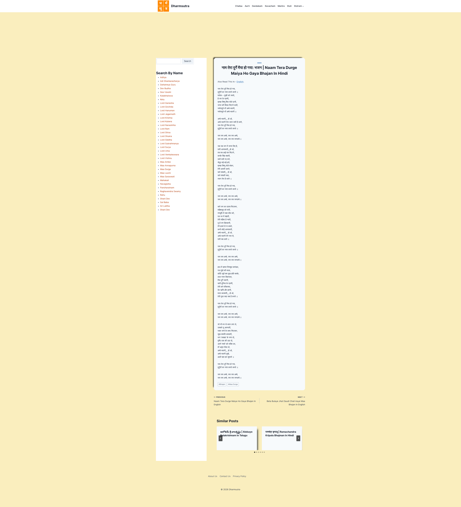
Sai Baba (164, 202)
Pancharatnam (167, 187)
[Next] (298, 438)
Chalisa (238, 6)
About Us (212, 476)
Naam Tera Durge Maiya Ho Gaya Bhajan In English (235, 401)
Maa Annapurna (168, 165)
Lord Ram (165, 129)
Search (187, 61)
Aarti (247, 6)
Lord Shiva (165, 132)
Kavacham (270, 6)
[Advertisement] (230, 30)
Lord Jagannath (167, 114)
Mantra (281, 6)
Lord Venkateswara (169, 154)
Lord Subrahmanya (169, 143)
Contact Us (225, 476)
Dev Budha (165, 88)
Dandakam (257, 6)
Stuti (289, 6)
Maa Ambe (165, 162)
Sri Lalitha (165, 206)
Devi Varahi (165, 92)
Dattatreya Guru (168, 84)
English (240, 81)
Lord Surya (165, 147)
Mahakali (164, 180)
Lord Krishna (166, 118)
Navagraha (165, 184)
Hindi (259, 63)
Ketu (162, 99)
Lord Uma (165, 151)
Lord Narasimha (168, 125)
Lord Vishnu (166, 158)
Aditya (163, 77)
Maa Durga (233, 384)
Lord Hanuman (167, 110)
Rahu (162, 195)
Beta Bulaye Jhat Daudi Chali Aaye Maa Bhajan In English (286, 401)
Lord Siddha (166, 140)
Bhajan (222, 384)
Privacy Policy (239, 476)
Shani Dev (165, 198)
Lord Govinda (166, 107)
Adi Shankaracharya (170, 81)
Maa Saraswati (167, 176)
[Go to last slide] (220, 438)
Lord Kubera (166, 121)
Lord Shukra (166, 136)
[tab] (254, 452)
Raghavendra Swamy (170, 191)
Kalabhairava (166, 96)
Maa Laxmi (165, 173)
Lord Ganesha (167, 103)
